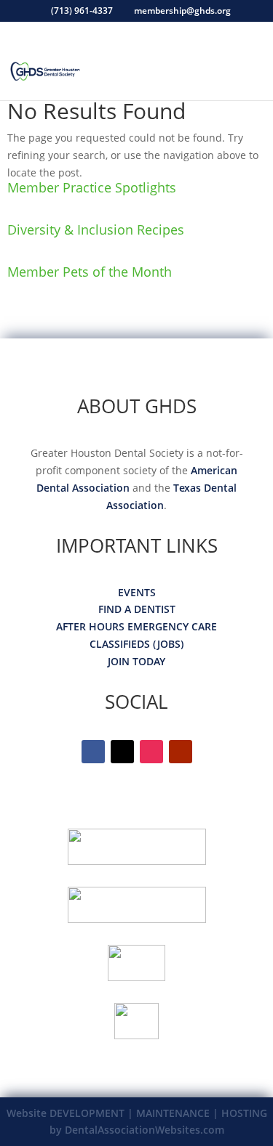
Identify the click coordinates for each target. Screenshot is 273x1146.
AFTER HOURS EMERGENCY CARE (136, 626)
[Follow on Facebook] (93, 751)
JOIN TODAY (136, 661)
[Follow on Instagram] (151, 751)
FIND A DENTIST (136, 609)
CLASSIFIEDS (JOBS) (136, 644)
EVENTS (137, 592)
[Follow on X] (122, 751)
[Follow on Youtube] (180, 751)
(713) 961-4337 (82, 10)
